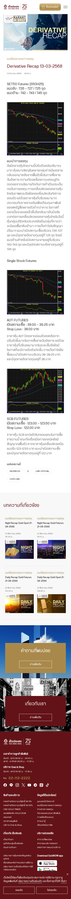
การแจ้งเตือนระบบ (45, 817)
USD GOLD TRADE (12, 809)
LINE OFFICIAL (42, 471)
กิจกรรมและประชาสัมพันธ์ (48, 813)
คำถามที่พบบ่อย (44, 839)
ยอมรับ (19, 890)
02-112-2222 (19, 778)
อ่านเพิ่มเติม (35, 664)
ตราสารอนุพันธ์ (10, 821)
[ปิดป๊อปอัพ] (67, 874)
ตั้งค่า (64, 881)
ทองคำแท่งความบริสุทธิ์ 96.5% (17, 801)
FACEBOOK (15, 471)
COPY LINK (15, 479)
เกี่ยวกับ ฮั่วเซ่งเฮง (12, 833)
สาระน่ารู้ (41, 821)
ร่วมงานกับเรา (9, 847)
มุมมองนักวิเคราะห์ (45, 801)
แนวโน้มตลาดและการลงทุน (49, 805)
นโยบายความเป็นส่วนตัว (30, 881)
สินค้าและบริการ (11, 795)
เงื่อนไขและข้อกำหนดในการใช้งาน (18, 863)
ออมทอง (7, 817)
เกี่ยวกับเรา (8, 839)
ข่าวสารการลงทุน (45, 809)
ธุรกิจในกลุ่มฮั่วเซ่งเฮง (13, 843)
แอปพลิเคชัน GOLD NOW (14, 813)
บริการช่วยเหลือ (45, 833)
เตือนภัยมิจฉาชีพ (44, 825)
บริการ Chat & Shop (12, 825)
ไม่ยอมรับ (52, 890)
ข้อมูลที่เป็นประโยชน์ (46, 795)
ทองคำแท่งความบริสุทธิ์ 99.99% (18, 805)
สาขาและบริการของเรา (47, 843)
